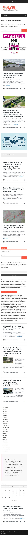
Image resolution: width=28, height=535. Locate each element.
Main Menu (6, 15)
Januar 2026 (5, 421)
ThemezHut (3, 533)
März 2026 (5, 417)
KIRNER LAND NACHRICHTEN (9, 8)
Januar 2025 (5, 445)
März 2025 (5, 441)
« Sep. (12, 500)
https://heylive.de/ (8, 154)
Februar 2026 (5, 419)
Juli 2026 (4, 409)
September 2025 (6, 429)
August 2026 (5, 407)
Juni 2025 (5, 435)
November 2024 (6, 447)
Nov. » (15, 500)
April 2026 (5, 415)
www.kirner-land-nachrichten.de (12, 475)
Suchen (2, 255)
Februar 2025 (5, 443)
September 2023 (6, 449)
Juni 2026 (5, 411)
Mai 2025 (4, 437)
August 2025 (5, 431)
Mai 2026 (4, 413)
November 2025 (6, 425)
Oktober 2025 (6, 427)
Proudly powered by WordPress (7, 531)
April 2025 (5, 439)
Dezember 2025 (6, 423)
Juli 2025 (4, 433)
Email (2, 269)
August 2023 (5, 451)
